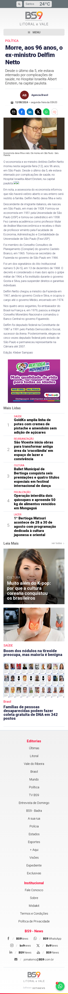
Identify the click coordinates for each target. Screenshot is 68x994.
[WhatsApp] (46, 111)
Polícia (34, 826)
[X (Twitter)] (38, 111)
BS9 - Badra (34, 810)
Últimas (34, 748)
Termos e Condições (34, 913)
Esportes (34, 842)
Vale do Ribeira (34, 764)
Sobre (34, 898)
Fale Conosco (34, 890)
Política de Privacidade (34, 921)
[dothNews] (39, 988)
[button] (34, 32)
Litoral (34, 756)
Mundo (34, 779)
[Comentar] (54, 111)
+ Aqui (34, 850)
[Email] (13, 111)
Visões (34, 857)
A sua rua (34, 818)
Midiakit (34, 905)
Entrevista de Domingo (34, 803)
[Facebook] (21, 111)
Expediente (34, 865)
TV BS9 (34, 795)
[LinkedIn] (30, 111)
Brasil (34, 771)
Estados (34, 834)
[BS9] (34, 977)
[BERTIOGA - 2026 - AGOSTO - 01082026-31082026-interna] (34, 380)
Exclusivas (34, 873)
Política (34, 787)
